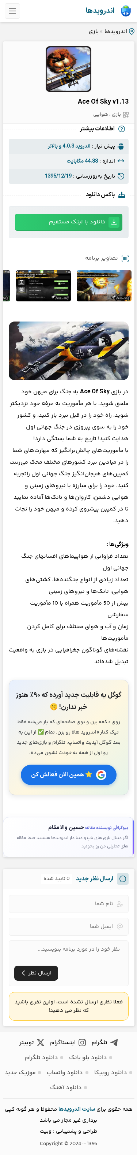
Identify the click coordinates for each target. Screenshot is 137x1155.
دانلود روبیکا (110, 1072)
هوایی (100, 115)
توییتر (26, 1042)
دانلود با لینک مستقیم (77, 222)
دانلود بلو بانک (88, 1057)
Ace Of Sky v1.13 (103, 102)
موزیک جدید (20, 1072)
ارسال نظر (40, 973)
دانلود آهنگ (66, 1087)
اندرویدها (100, 10)
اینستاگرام (63, 1042)
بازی (94, 31)
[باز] (12, 11)
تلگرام (99, 1042)
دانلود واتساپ (65, 1072)
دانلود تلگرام (41, 1057)
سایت (88, 1109)
